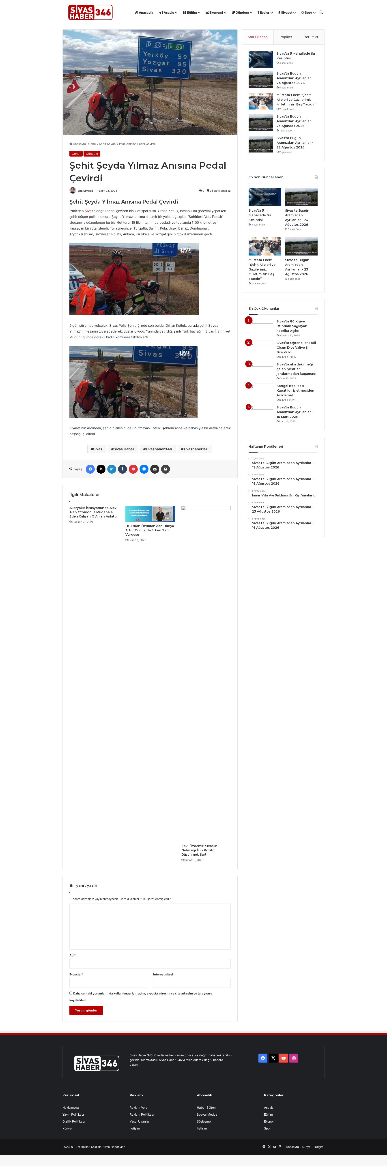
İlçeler (264, 12)
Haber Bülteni (206, 1107)
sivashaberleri (195, 449)
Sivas (89, 211)
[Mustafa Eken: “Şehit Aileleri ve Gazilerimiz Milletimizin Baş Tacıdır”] (261, 101)
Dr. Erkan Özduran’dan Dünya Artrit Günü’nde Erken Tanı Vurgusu (149, 530)
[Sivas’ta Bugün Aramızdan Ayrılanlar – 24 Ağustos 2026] (261, 79)
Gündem (242, 12)
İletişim (135, 1128)
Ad (72, 955)
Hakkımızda (70, 1107)
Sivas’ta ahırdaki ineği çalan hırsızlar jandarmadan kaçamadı (296, 369)
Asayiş (168, 12)
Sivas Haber (124, 449)
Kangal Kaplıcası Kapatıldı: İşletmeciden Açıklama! (295, 390)
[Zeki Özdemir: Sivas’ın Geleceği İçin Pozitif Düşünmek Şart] (206, 674)
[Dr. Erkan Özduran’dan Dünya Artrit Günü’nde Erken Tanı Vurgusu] (150, 514)
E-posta (76, 974)
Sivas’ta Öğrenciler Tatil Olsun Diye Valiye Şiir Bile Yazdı (296, 347)
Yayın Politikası (73, 1114)
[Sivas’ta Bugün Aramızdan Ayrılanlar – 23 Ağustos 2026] (261, 122)
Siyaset (286, 12)
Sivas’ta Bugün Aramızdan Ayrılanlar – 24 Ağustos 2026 (295, 78)
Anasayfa (145, 12)
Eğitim (191, 12)
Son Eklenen (258, 37)
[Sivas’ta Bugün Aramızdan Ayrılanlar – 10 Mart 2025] (261, 413)
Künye (67, 1128)
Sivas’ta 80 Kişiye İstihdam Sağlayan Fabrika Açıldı (292, 326)
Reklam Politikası (142, 1114)
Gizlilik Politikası (73, 1121)
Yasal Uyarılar (139, 1121)
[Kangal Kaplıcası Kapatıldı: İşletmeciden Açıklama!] (261, 392)
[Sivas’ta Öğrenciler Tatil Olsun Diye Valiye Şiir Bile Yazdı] (261, 349)
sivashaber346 (159, 449)
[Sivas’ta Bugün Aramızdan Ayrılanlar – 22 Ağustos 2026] (261, 144)
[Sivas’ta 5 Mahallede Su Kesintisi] (261, 59)
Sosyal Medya (207, 1114)
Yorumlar (311, 37)
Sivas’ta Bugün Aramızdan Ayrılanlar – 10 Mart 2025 (295, 412)
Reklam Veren (139, 1107)
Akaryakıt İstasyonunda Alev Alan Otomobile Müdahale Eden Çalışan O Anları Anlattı (93, 512)
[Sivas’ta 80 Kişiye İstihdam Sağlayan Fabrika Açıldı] (261, 327)
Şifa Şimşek (85, 190)
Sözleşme (204, 1121)
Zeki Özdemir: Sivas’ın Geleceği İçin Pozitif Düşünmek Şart (199, 850)
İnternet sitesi (163, 974)
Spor (308, 12)
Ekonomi (216, 12)
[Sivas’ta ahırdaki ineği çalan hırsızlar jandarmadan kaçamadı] (261, 370)
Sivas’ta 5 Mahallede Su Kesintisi (260, 215)
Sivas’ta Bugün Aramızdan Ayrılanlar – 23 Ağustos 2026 (295, 121)
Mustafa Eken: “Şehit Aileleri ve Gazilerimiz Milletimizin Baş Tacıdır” (296, 99)
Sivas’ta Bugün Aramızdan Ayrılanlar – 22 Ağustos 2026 (295, 142)
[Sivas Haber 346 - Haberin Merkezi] (90, 12)
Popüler (286, 37)
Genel (92, 144)
